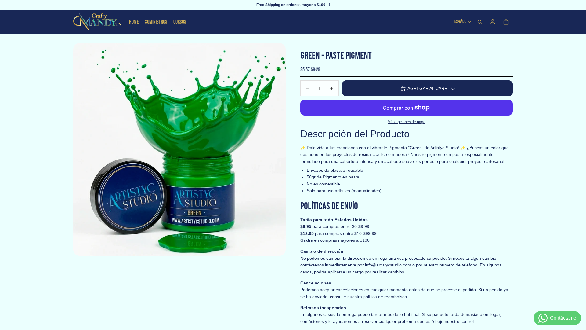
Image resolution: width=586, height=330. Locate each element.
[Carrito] (506, 22)
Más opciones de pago (406, 122)
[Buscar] (480, 22)
